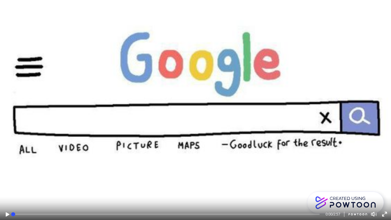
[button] (7, 214)
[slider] (13, 214)
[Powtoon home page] (355, 214)
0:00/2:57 (332, 214)
